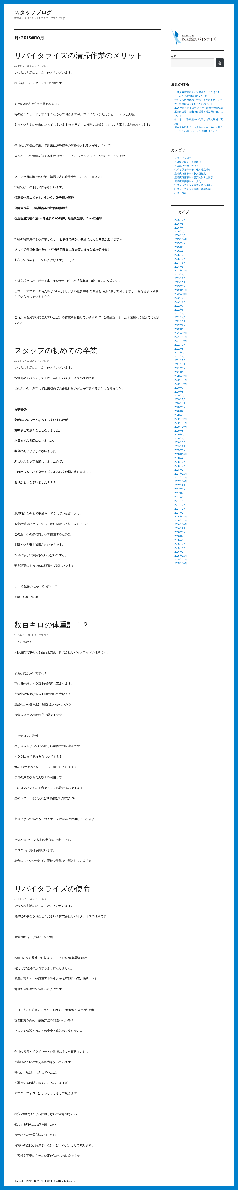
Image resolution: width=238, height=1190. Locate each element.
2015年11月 (180, 559)
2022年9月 (180, 298)
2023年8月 (180, 278)
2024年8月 (180, 262)
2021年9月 (180, 344)
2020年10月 (180, 383)
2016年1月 (180, 551)
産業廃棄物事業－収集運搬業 (190, 173)
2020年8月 (180, 391)
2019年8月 (180, 430)
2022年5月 (180, 313)
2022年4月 (180, 317)
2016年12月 (180, 516)
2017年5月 (180, 497)
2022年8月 (180, 301)
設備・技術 (180, 193)
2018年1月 (180, 469)
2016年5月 (180, 544)
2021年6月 (180, 356)
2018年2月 (180, 465)
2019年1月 (180, 450)
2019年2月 (180, 446)
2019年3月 (180, 442)
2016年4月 (180, 547)
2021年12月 (180, 333)
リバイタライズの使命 (52, 889)
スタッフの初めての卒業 (56, 350)
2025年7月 (180, 243)
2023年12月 (180, 270)
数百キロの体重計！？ (51, 625)
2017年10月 (180, 481)
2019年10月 (180, 426)
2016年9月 (180, 528)
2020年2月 (180, 411)
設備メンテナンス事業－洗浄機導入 (193, 185)
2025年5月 (180, 247)
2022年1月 (180, 329)
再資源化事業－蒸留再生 (187, 165)
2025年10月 (180, 239)
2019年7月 (180, 434)
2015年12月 (180, 555)
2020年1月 (180, 415)
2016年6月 (180, 540)
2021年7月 (180, 352)
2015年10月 (180, 563)
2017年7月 (180, 493)
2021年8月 (180, 348)
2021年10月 (180, 341)
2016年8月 (180, 532)
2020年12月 (180, 376)
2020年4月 (180, 403)
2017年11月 (180, 477)
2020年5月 (180, 399)
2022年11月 (180, 290)
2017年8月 (180, 489)
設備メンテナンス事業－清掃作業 (192, 189)
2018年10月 (180, 454)
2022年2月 (180, 325)
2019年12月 (180, 419)
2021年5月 (180, 360)
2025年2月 (180, 259)
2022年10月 (180, 294)
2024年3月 (180, 266)
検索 (173, 56)
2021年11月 (180, 337)
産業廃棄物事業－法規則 (187, 181)
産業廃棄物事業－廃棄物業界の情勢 (193, 177)
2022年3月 (180, 321)
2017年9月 (180, 485)
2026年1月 (180, 235)
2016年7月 (180, 536)
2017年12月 (180, 473)
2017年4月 (180, 501)
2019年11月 (180, 423)
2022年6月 (180, 309)
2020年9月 (180, 387)
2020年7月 (180, 395)
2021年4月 (180, 364)
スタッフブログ (33, 12)
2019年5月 (180, 438)
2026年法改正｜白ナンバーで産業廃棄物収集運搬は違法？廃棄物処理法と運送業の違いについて (198, 111)
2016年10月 (180, 524)
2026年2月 (180, 231)
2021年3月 (180, 368)
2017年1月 (180, 512)
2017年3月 (180, 505)
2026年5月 (180, 223)
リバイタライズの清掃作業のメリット (78, 55)
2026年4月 (180, 227)
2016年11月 (180, 520)
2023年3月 (180, 286)
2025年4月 (180, 251)
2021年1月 (180, 372)
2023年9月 (180, 274)
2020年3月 (180, 407)
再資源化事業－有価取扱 (187, 161)
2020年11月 (180, 380)
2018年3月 (180, 462)
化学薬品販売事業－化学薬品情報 (192, 169)
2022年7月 (180, 305)
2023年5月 (180, 282)
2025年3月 (180, 255)
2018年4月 (180, 458)
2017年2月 (180, 508)
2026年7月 (180, 219)
